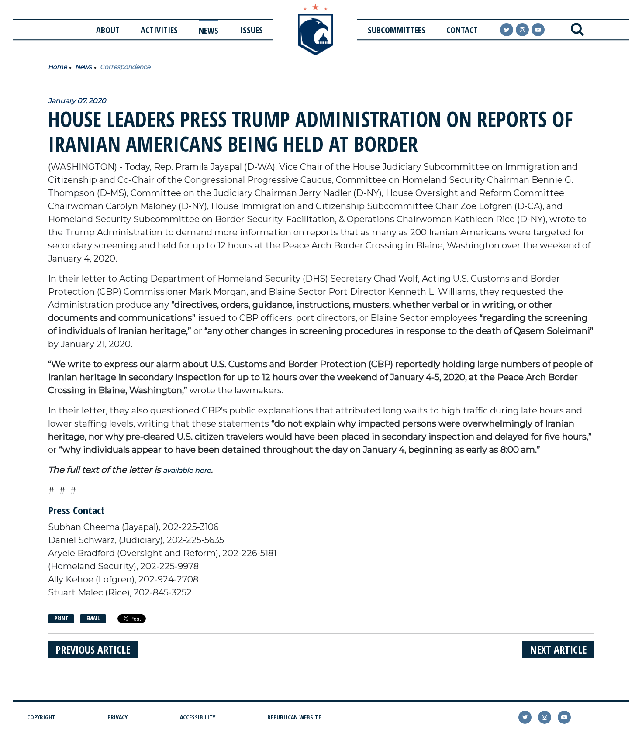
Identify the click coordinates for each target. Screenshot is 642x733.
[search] (577, 29)
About (108, 30)
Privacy (117, 717)
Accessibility (197, 717)
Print (61, 618)
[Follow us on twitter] (525, 717)
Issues (251, 30)
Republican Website (294, 717)
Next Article (558, 649)
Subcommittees (396, 30)
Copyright (41, 717)
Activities (159, 30)
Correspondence (125, 67)
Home (57, 67)
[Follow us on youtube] (538, 29)
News (208, 30)
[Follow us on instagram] (522, 29)
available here (187, 470)
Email (93, 618)
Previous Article (92, 649)
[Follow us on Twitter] (506, 29)
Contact (462, 30)
